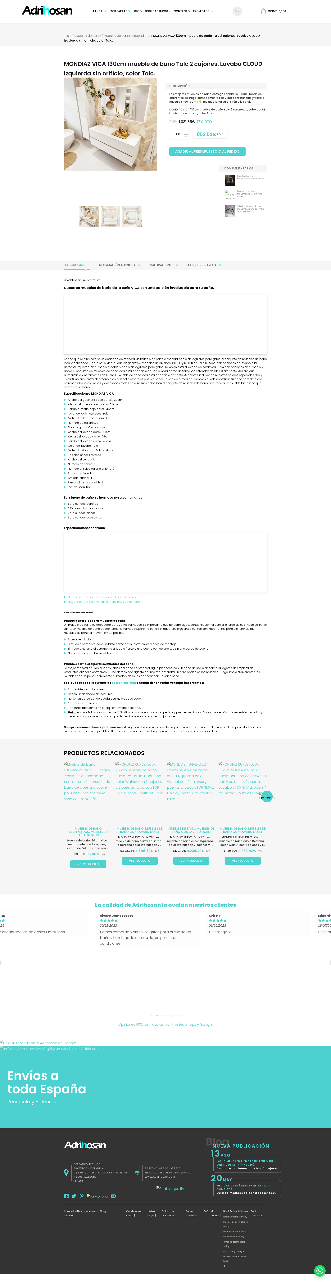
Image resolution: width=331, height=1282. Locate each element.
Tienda (97, 11)
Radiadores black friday (235, 1217)
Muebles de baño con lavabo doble (141, 830)
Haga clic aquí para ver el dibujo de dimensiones (102, 597)
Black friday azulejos (233, 1251)
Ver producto (88, 864)
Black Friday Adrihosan (236, 1211)
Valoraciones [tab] (161, 265)
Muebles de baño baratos (92, 833)
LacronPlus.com (124, 683)
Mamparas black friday (235, 1231)
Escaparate (118, 11)
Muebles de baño (88, 36)
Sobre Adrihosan (157, 11)
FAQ (206, 1211)
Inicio (68, 36)
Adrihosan (92, 1211)
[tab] (75, 265)
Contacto (182, 11)
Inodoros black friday (233, 1236)
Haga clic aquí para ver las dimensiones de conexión (105, 602)
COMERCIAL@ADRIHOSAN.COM (173, 1172)
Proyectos (201, 11)
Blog (138, 11)
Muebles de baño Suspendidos (127, 36)
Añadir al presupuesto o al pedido (207, 151)
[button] (320, 1271)
